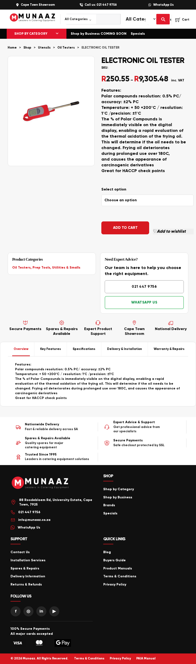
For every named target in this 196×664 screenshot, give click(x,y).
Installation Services (28, 560)
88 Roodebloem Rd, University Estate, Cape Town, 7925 (55, 502)
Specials (138, 34)
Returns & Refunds (26, 584)
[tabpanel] (98, 381)
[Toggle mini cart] (182, 20)
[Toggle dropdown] (57, 34)
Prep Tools (41, 267)
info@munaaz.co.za (34, 520)
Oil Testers (66, 48)
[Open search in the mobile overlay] (87, 19)
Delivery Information (28, 576)
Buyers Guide (114, 560)
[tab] (21, 349)
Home (12, 48)
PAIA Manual (146, 658)
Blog (107, 552)
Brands (109, 505)
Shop (27, 48)
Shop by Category (118, 489)
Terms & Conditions (119, 576)
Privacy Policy (114, 584)
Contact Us (20, 552)
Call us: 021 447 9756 (101, 4)
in (41, 611)
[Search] (163, 19)
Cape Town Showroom (38, 4)
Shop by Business (117, 497)
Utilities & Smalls (66, 267)
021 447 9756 (144, 286)
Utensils (44, 48)
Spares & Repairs (25, 568)
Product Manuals (117, 568)
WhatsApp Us (163, 4)
